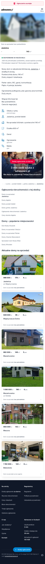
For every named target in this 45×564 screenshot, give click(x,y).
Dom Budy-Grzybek (8, 226)
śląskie (7, 184)
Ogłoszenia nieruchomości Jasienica (14, 211)
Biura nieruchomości (8, 504)
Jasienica (34, 69)
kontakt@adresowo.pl (11, 556)
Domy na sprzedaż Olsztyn (11, 229)
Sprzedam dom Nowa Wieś (11, 241)
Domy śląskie (6, 200)
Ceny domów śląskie (9, 215)
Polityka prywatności (31, 496)
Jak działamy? (7, 525)
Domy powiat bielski (8, 204)
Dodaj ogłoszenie (11, 491)
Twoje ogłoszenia (7, 509)
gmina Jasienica (28, 184)
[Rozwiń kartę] (40, 288)
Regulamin (27, 491)
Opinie (4, 533)
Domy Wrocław (7, 244)
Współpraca (6, 529)
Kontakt (4, 538)
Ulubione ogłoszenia (8, 513)
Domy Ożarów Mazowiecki (11, 237)
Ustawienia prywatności (32, 500)
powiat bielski (16, 184)
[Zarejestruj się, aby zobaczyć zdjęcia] (22, 27)
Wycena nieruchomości (10, 496)
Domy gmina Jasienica (9, 208)
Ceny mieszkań (7, 500)
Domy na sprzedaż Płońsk (11, 233)
